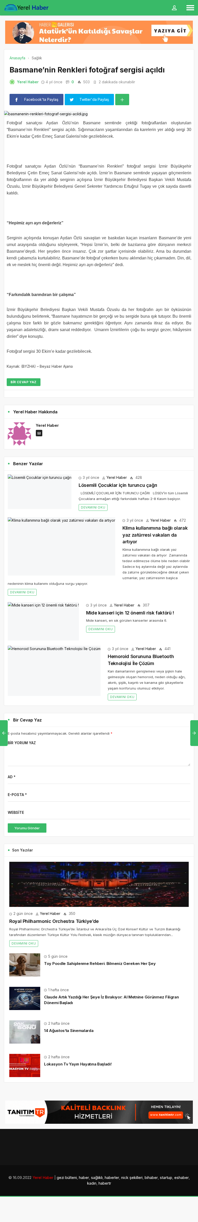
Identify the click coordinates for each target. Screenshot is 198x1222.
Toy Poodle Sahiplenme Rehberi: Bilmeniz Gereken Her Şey (100, 963)
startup (166, 1177)
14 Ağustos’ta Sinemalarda (69, 1030)
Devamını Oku (93, 507)
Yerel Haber (28, 82)
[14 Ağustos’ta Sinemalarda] (24, 1031)
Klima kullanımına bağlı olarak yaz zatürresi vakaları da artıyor (154, 534)
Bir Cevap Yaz (24, 382)
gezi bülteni (67, 1177)
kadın (91, 1183)
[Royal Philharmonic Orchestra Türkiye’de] (99, 884)
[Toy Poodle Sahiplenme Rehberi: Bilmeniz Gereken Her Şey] (24, 964)
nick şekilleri (132, 1177)
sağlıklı (97, 1177)
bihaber (151, 1177)
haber (84, 1177)
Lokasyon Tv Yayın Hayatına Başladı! (78, 1064)
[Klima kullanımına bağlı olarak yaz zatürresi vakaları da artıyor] (61, 546)
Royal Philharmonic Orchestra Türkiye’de (54, 921)
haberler (112, 1177)
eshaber (181, 1177)
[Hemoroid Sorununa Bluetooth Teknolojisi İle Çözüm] (54, 671)
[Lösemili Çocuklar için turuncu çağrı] (39, 491)
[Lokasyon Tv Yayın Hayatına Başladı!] (24, 1065)
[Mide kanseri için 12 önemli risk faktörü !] (43, 621)
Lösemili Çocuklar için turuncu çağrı (118, 485)
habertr (104, 1183)
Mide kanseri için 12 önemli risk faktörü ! (130, 613)
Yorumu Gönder (27, 828)
